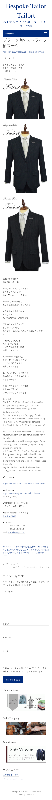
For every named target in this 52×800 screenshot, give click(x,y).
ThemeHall (30, 794)
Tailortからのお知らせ (20, 546)
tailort (10, 532)
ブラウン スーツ (11, 564)
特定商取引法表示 (11, 775)
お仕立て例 (35, 546)
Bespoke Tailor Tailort (33, 792)
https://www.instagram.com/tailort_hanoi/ (21, 493)
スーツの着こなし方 (17, 549)
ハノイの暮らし (33, 549)
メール (7, 637)
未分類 (44, 549)
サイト (6, 651)
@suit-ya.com (19, 532)
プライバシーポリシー (13, 779)
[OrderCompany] (26, 728)
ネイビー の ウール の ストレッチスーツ (31, 567)
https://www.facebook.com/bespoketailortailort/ (24, 483)
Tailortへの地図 (9, 516)
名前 (6, 623)
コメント (8, 591)
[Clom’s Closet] (26, 702)
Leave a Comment (36, 52)
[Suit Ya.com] (26, 754)
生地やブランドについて (27, 552)
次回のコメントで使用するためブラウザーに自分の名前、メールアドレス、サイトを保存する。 (25, 670)
